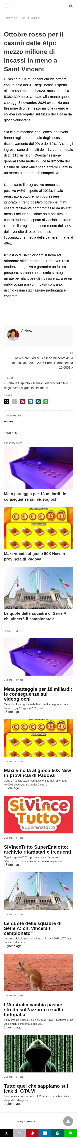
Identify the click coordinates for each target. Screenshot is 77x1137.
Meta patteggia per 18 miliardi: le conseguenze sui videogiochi (38, 694)
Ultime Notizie (31, 18)
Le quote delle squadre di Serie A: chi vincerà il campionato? (33, 928)
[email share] (14, 401)
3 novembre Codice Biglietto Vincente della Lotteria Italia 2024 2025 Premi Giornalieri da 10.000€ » (41, 362)
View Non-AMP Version (49, 1121)
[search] (71, 6)
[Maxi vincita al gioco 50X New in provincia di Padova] (38, 528)
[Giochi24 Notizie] (38, 5)
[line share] (45, 401)
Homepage (10, 18)
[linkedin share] (30, 401)
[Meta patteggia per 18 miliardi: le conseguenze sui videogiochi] (38, 468)
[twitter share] (6, 401)
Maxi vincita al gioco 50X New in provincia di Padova (37, 773)
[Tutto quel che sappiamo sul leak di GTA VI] (38, 1053)
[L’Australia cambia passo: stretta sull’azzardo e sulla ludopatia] (38, 972)
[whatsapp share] (38, 401)
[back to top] (68, 1121)
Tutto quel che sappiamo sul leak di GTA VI (36, 1088)
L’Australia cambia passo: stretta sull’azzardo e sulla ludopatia (33, 1009)
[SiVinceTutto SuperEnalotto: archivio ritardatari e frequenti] (38, 814)
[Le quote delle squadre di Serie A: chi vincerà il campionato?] (38, 588)
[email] (19, 1133)
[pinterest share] (22, 401)
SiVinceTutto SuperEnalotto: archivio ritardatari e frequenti (37, 849)
